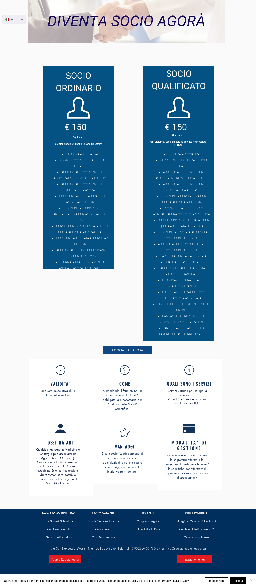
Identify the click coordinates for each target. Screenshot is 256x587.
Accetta (238, 581)
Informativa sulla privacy (173, 581)
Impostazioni (216, 581)
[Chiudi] (251, 580)
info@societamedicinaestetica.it (187, 548)
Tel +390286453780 (141, 548)
